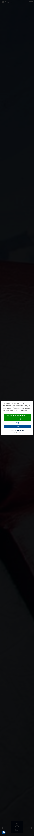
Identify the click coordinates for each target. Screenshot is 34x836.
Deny (17, 423)
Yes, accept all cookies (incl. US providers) (17, 417)
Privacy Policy (18, 432)
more (17, 426)
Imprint (14, 432)
